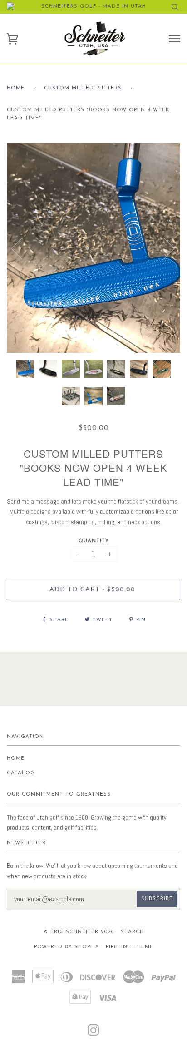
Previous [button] (22, 248)
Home (16, 88)
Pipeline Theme (129, 947)
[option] (93, 248)
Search (132, 932)
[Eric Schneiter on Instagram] (94, 1033)
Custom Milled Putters (83, 88)
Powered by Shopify (66, 947)
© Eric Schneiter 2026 (78, 932)
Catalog (21, 773)
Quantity (94, 541)
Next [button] (163, 248)
